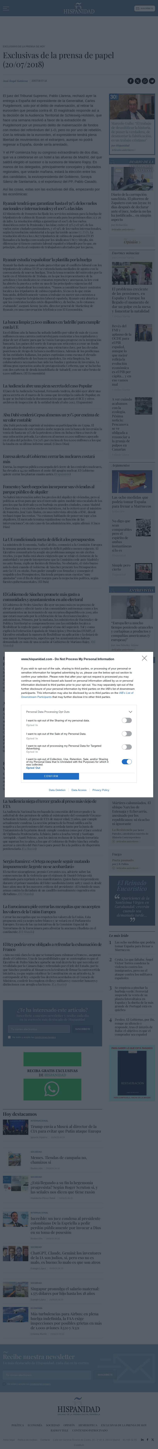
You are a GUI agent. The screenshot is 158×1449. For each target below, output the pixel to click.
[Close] (145, 659)
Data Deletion (57, 790)
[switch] (127, 720)
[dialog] (79, 724)
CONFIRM (51, 776)
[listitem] (79, 712)
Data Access (79, 790)
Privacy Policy (100, 790)
